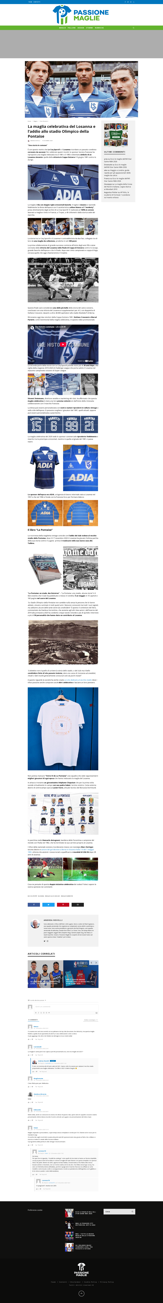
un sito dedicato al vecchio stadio (78, 680)
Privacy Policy (107, 1282)
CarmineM (48, 1063)
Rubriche (99, 28)
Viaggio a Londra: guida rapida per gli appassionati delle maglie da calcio (117, 172)
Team (30, 2)
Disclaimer (76, 1282)
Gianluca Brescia (40, 1094)
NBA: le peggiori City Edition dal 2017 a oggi (85, 1224)
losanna (41, 896)
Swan (46, 1153)
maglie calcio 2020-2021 (53, 896)
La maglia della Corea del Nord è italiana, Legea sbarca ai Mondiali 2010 (118, 186)
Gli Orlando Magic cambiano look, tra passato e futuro (84, 1247)
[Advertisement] (81, 44)
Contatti (36, 2)
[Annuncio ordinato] (43, 1013)
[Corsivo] (38, 1013)
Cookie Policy (90, 1282)
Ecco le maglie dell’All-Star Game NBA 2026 (85, 1212)
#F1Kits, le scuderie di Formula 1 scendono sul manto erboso (117, 195)
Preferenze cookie (35, 1210)
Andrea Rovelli (35, 140)
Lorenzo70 (52, 1183)
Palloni (72, 28)
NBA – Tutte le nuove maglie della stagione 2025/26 (85, 1235)
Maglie (62, 28)
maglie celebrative (67, 896)
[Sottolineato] (41, 1013)
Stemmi (89, 28)
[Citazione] (49, 1013)
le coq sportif (32, 896)
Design (81, 28)
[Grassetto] (36, 1013)
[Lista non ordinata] (46, 1013)
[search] (132, 1211)
